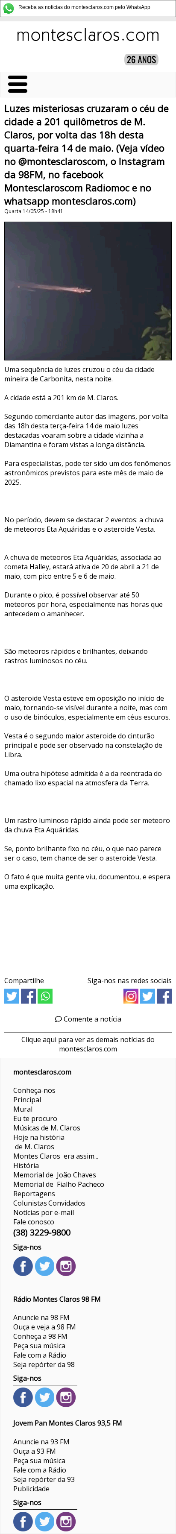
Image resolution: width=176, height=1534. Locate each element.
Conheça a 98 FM (40, 1336)
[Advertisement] (88, 930)
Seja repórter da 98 (44, 1364)
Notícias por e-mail (43, 1212)
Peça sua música (39, 1345)
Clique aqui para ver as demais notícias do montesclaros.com (88, 1044)
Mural (22, 1109)
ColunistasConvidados (49, 1203)
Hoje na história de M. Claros (39, 1142)
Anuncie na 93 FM (41, 1441)
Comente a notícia (91, 1019)
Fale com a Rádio (39, 1355)
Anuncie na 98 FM (41, 1317)
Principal (27, 1099)
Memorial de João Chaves (54, 1175)
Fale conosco (33, 1222)
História (26, 1165)
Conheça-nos (34, 1090)
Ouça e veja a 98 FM (44, 1327)
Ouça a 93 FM (34, 1451)
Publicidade (31, 1488)
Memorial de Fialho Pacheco (58, 1184)
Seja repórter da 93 (44, 1479)
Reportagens (34, 1193)
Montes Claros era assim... (55, 1156)
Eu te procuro (35, 1118)
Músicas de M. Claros (46, 1128)
